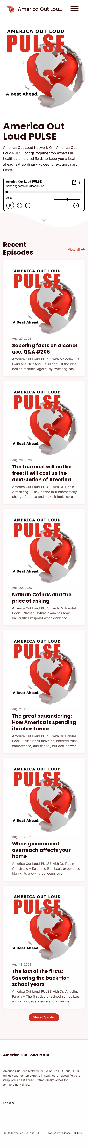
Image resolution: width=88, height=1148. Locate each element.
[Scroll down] (44, 221)
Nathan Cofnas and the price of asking (41, 597)
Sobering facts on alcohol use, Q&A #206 (44, 348)
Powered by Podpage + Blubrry (64, 1132)
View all (74, 249)
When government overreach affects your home (41, 850)
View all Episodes (44, 1017)
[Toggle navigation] (74, 9)
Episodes (9, 1102)
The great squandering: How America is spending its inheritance (44, 722)
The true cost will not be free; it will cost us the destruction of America (42, 473)
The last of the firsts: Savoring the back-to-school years (40, 977)
